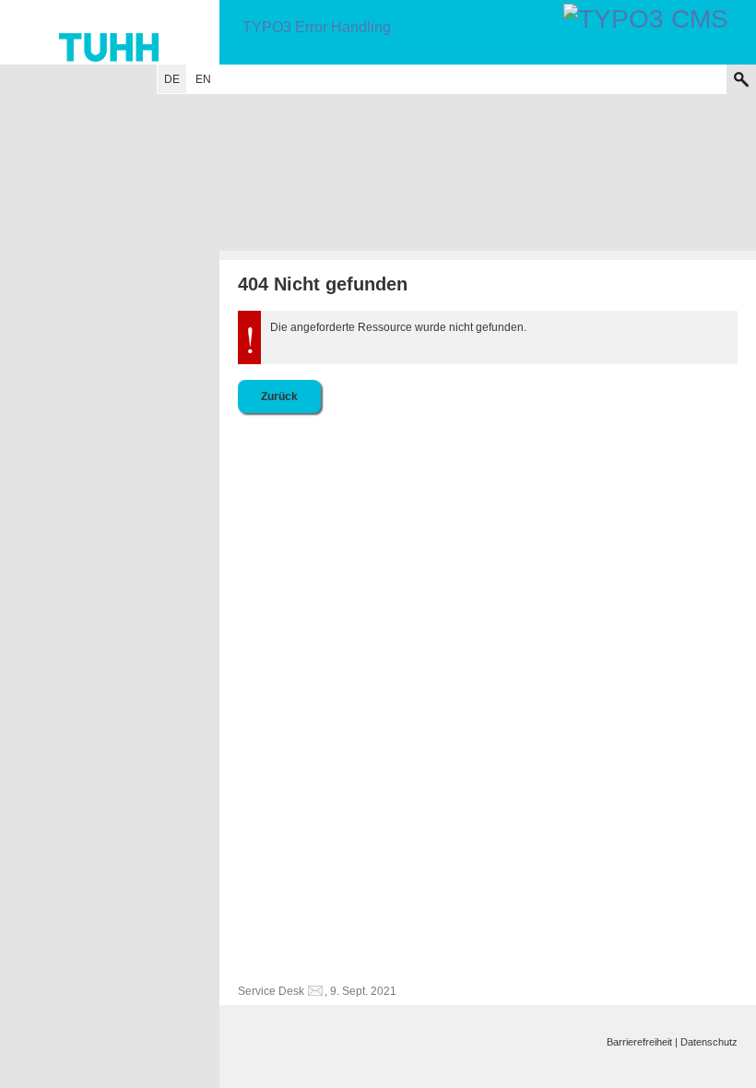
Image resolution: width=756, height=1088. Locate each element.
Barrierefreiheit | (642, 1041)
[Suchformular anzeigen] (741, 79)
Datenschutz (709, 1041)
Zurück (279, 396)
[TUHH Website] (109, 32)
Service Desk (271, 991)
